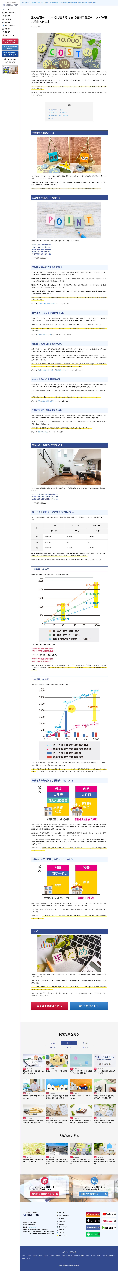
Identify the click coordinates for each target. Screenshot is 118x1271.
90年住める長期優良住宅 (46, 401)
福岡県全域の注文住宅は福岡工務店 (69, 1265)
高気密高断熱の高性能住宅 (46, 303)
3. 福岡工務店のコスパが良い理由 (58, 115)
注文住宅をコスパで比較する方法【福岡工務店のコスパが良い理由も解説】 (73, 2)
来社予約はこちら (89, 1006)
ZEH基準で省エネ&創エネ (46, 334)
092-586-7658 (32, 1227)
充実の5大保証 (42, 432)
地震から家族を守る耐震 (45, 370)
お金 (46, 2)
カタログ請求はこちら (49, 1006)
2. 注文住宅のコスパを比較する (57, 112)
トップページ (26, 2)
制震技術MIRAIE (61, 370)
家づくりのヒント (37, 2)
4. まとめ (50, 118)
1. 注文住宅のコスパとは (55, 110)
